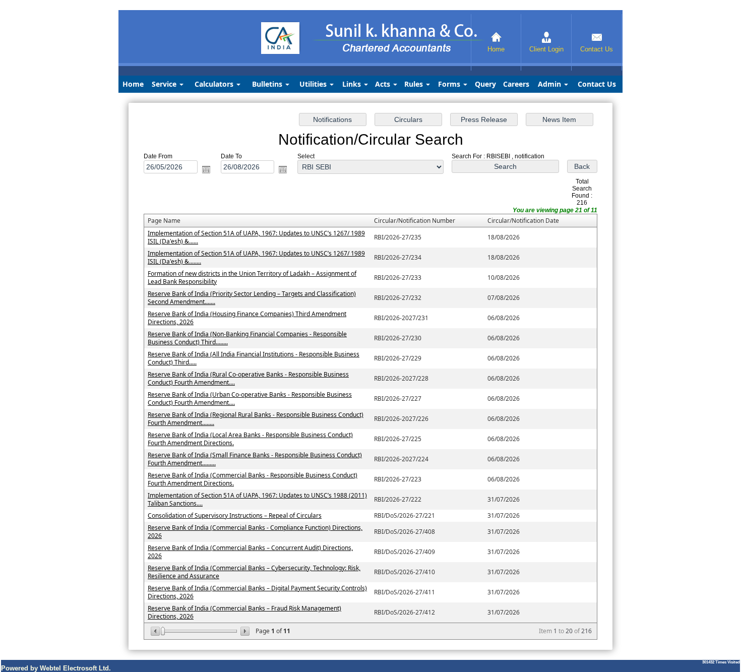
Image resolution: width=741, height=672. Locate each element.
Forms (450, 84)
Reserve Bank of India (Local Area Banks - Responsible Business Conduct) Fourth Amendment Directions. (250, 439)
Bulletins (268, 84)
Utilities (314, 84)
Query (485, 84)
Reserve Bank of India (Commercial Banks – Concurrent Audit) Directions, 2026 (250, 551)
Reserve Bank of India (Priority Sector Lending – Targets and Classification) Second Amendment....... (252, 297)
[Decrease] (156, 631)
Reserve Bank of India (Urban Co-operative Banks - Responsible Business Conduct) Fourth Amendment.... (250, 398)
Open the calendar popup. (206, 169)
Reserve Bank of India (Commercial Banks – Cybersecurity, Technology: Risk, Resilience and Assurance (254, 572)
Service (165, 84)
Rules (414, 84)
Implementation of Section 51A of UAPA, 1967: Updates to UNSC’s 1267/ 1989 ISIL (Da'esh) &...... (256, 237)
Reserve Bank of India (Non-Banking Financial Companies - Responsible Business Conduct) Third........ (247, 338)
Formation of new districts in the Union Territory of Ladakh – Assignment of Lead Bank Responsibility (252, 277)
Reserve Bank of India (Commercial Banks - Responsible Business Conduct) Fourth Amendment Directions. (252, 479)
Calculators (215, 84)
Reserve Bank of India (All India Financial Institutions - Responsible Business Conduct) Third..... (253, 358)
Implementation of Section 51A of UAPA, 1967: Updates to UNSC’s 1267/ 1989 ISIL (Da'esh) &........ (256, 257)
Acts (383, 84)
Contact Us (596, 49)
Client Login (546, 49)
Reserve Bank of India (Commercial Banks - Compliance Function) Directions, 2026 (255, 531)
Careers (516, 84)
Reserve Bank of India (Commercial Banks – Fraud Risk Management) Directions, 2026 (244, 612)
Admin (550, 84)
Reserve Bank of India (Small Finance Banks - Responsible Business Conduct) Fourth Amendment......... (255, 459)
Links (352, 84)
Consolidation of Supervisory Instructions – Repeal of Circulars (235, 515)
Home (496, 49)
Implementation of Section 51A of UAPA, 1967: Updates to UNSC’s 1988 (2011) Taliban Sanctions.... (257, 499)
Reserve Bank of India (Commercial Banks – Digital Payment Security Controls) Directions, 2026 (257, 592)
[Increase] (244, 631)
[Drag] (163, 631)
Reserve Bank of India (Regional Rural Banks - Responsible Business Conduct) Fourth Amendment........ (255, 418)
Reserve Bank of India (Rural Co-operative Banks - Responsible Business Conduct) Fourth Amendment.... (248, 378)
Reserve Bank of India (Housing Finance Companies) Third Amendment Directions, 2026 (247, 318)
